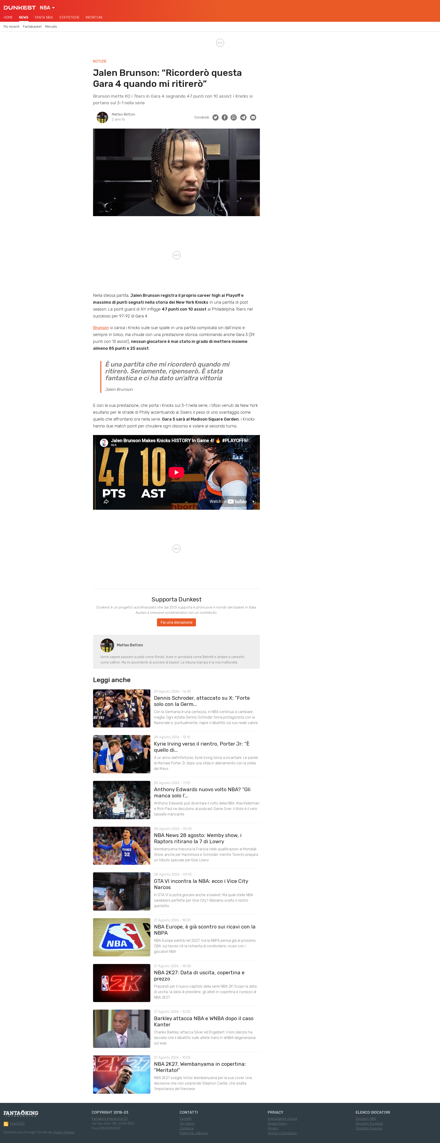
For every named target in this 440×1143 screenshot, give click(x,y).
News (23, 17)
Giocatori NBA (366, 1119)
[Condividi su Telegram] (243, 117)
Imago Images (63, 1132)
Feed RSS (17, 1124)
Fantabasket (32, 27)
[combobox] (47, 8)
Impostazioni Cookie (282, 1119)
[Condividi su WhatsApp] (234, 117)
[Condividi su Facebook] (225, 117)
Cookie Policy (277, 1124)
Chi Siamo (187, 1124)
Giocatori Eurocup (369, 1128)
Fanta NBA (44, 17)
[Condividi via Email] (253, 117)
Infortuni (94, 17)
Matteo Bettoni (123, 114)
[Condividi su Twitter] (215, 117)
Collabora (186, 1128)
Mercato (51, 27)
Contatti (185, 1119)
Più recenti (11, 27)
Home (8, 17)
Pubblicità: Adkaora (194, 1133)
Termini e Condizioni (282, 1133)
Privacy (273, 1128)
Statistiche (69, 17)
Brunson (101, 327)
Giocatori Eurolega (369, 1124)
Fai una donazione (176, 622)
